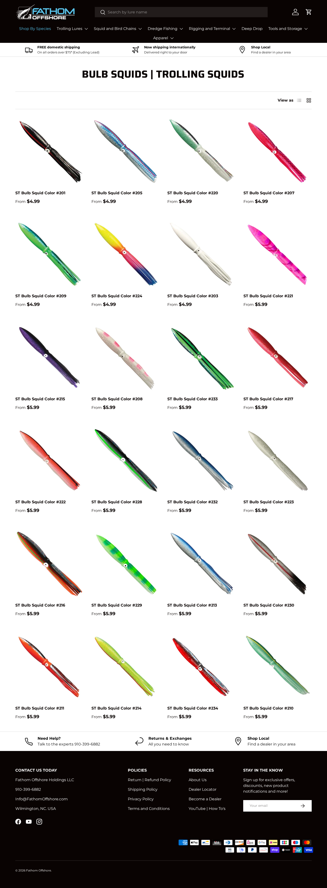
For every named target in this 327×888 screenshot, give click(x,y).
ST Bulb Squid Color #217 (268, 399)
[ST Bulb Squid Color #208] (125, 357)
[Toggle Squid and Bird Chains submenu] (140, 29)
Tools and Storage (285, 28)
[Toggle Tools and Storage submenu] (306, 29)
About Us (198, 780)
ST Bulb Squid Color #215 (40, 399)
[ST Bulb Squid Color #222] (49, 460)
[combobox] (181, 12)
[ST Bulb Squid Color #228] (125, 460)
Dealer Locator (202, 789)
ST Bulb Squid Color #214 (116, 708)
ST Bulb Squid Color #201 (40, 193)
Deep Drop (252, 28)
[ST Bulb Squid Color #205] (125, 151)
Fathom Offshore (38, 870)
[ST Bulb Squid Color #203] (201, 254)
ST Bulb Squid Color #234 (192, 708)
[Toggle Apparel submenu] (172, 38)
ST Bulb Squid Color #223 (268, 502)
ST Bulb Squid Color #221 (268, 296)
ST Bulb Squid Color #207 (268, 193)
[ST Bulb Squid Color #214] (125, 666)
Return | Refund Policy (149, 780)
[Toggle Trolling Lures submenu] (86, 29)
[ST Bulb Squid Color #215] (49, 357)
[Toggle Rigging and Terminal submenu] (234, 29)
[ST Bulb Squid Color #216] (49, 563)
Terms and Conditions (149, 808)
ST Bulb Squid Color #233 (192, 399)
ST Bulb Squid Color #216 (40, 605)
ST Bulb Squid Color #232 (192, 502)
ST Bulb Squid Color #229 (116, 605)
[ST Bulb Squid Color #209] (49, 254)
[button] (309, 12)
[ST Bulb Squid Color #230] (277, 563)
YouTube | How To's (207, 808)
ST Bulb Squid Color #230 (268, 605)
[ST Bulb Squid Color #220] (201, 151)
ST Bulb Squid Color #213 (192, 605)
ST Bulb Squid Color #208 (117, 399)
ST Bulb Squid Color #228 (116, 502)
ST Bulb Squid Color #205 (116, 193)
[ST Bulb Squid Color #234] (201, 666)
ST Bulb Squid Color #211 (39, 708)
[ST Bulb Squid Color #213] (201, 563)
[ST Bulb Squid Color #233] (201, 357)
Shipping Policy (143, 789)
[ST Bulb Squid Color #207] (277, 151)
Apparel (160, 38)
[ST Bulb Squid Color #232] (201, 460)
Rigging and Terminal (209, 28)
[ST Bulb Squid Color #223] (277, 460)
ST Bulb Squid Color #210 (268, 708)
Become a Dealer (205, 799)
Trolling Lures (69, 28)
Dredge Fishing (162, 28)
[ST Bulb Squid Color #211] (49, 666)
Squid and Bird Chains (115, 28)
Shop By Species (35, 28)
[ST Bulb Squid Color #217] (277, 357)
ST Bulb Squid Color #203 (192, 296)
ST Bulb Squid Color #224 (116, 296)
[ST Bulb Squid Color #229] (125, 563)
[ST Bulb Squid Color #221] (277, 254)
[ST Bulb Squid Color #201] (49, 151)
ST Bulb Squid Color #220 (192, 193)
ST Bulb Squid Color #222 (40, 502)
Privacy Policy (141, 799)
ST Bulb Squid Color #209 (40, 296)
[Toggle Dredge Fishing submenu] (181, 29)
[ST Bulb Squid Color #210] (277, 666)
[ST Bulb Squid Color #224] (125, 254)
